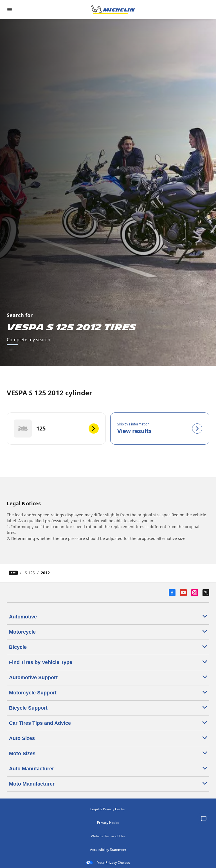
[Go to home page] (113, 10)
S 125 (30, 572)
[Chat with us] (203, 819)
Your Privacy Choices (113, 862)
